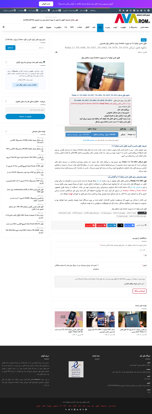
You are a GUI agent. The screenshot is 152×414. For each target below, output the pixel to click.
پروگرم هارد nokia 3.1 (119, 213)
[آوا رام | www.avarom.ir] (132, 18)
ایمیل (144, 265)
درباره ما (21, 10)
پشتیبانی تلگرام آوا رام (88, 140)
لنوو (116, 27)
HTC (72, 27)
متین (148, 383)
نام (145, 255)
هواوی (124, 27)
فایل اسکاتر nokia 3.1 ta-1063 (138, 216)
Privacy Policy (83, 279)
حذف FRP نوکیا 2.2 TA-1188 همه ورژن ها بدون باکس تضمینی (101, 330)
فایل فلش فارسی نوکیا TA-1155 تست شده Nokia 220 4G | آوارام (69, 330)
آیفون (41, 27)
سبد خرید (43, 10)
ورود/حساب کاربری (69, 10)
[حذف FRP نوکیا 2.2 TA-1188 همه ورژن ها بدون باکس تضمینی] (100, 319)
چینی (108, 27)
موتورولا (48, 27)
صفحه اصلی (145, 27)
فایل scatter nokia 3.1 (64, 213)
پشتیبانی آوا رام (136, 187)
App (91, 10)
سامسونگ (134, 27)
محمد (148, 369)
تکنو (94, 27)
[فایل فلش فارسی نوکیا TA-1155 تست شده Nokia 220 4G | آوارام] (69, 319)
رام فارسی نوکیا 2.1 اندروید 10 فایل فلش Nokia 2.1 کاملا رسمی (133, 330)
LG (66, 27)
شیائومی (58, 27)
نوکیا (100, 27)
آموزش (34, 27)
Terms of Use (95, 279)
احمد (148, 389)
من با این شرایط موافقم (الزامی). (133, 283)
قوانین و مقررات (8, 10)
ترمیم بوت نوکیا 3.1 (106, 213)
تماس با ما (32, 10)
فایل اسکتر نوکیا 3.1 (122, 216)
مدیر (148, 362)
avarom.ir (37, 379)
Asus (80, 27)
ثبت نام (83, 10)
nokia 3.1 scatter (131, 213)
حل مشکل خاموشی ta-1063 (91, 213)
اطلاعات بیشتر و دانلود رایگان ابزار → (25, 85)
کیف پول (55, 10)
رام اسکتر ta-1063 (77, 213)
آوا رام (99, 180)
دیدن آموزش (46, 4)
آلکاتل (87, 27)
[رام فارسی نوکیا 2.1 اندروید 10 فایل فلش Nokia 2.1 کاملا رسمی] (132, 319)
